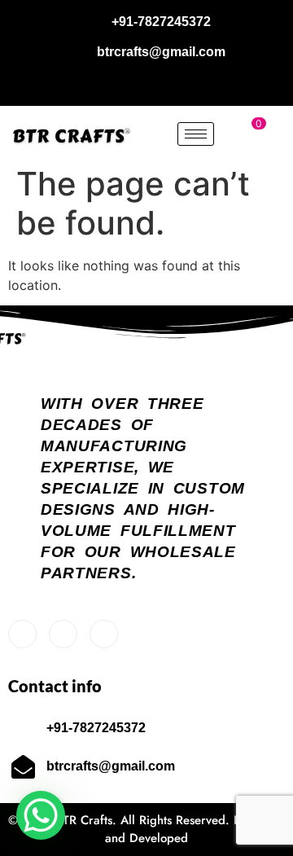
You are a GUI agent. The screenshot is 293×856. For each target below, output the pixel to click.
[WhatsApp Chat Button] (40, 815)
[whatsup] (63, 634)
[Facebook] (128, 83)
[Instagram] (165, 83)
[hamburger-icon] (195, 134)
